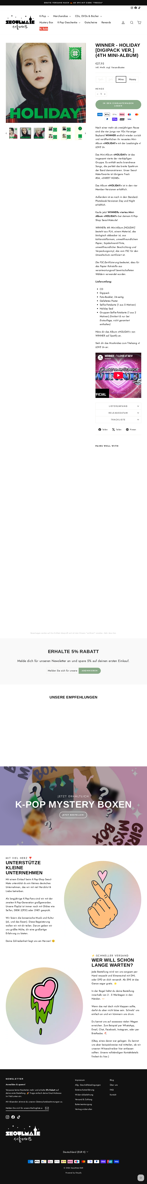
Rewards (106, 22)
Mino (121, 79)
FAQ (112, 1089)
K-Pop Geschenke (68, 22)
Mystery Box (46, 22)
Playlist (17, 906)
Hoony (132, 79)
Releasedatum (118, 412)
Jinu (111, 79)
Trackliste (118, 419)
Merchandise (61, 16)
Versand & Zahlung (83, 1099)
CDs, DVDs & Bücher (87, 16)
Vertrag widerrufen (83, 1109)
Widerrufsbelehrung (84, 1094)
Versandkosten (118, 67)
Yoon (101, 79)
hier (114, 633)
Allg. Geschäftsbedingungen (88, 1084)
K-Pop (43, 16)
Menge (100, 88)
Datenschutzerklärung (84, 1089)
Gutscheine (91, 22)
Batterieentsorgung (83, 1104)
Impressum (80, 1080)
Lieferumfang (118, 406)
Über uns (114, 1084)
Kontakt (113, 1094)
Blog (112, 1080)
